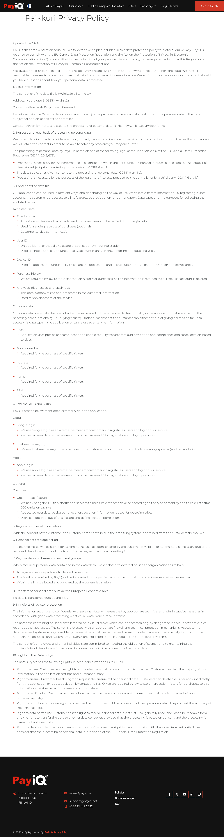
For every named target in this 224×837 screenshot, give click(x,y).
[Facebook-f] (169, 794)
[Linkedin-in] (191, 794)
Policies (119, 792)
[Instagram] (199, 794)
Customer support (125, 798)
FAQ (117, 803)
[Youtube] (184, 794)
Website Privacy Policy (56, 832)
